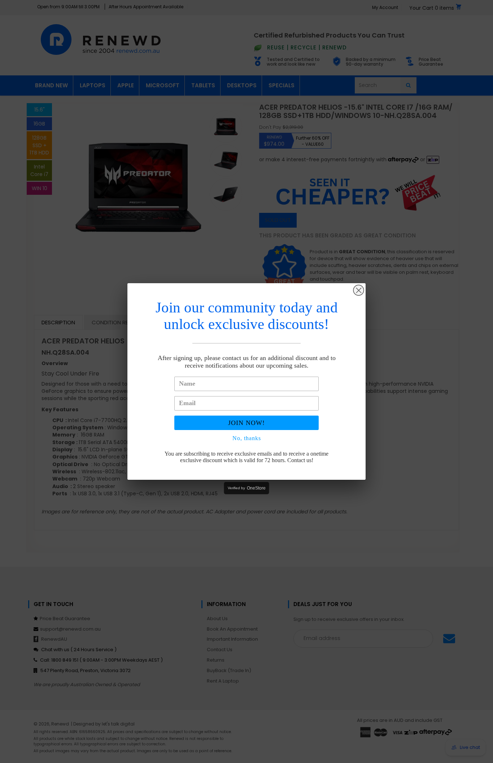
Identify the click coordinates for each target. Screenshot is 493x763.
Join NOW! (246, 422)
